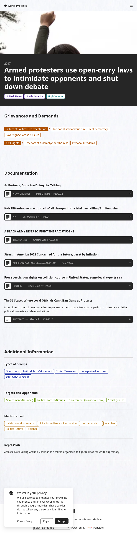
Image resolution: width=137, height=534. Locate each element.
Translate (98, 527)
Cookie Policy (24, 521)
